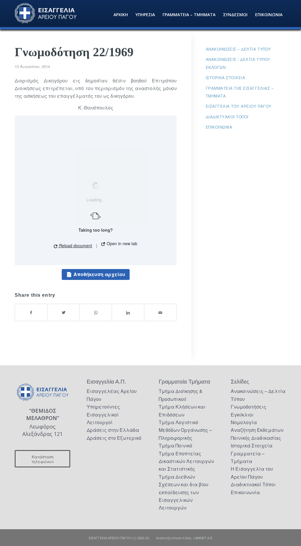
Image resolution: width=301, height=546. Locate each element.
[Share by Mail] (160, 312)
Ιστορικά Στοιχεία (251, 445)
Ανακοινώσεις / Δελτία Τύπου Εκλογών (238, 63)
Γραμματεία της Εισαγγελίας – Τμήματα (240, 92)
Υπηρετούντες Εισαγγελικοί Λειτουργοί (103, 414)
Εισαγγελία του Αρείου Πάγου (239, 106)
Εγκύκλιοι (242, 414)
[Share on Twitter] (64, 312)
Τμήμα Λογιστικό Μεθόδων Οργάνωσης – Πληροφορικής (185, 430)
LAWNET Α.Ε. (203, 537)
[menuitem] (121, 14)
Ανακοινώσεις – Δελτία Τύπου (238, 49)
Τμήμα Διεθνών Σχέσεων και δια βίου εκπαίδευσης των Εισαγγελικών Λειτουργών (183, 492)
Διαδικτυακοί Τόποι (227, 117)
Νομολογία (244, 422)
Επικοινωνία (219, 127)
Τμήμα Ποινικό (175, 445)
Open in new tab (121, 243)
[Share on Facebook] (31, 312)
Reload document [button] (75, 245)
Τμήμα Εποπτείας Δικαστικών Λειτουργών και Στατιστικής (186, 461)
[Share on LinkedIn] (128, 312)
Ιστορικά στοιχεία (225, 77)
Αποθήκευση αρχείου (99, 274)
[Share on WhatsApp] (96, 312)
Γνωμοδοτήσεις (248, 406)
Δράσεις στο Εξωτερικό (114, 437)
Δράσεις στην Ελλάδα (113, 429)
